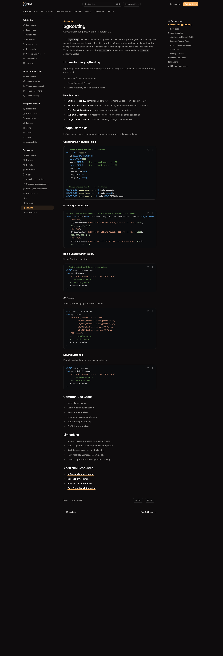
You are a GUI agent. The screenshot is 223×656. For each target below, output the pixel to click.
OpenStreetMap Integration (81, 488)
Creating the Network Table (182, 37)
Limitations (173, 62)
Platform (49, 11)
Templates (99, 11)
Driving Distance (177, 53)
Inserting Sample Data (179, 41)
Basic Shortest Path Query (181, 45)
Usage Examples (175, 33)
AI (42, 11)
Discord (110, 11)
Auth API (78, 11)
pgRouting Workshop (78, 479)
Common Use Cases (177, 58)
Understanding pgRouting (180, 25)
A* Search (174, 49)
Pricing (88, 11)
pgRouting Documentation (80, 474)
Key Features (175, 29)
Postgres (27, 11)
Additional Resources (178, 66)
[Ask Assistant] (152, 149)
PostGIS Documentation (79, 483)
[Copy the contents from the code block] (148, 149)
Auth (36, 11)
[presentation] (109, 229)
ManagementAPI (64, 11)
